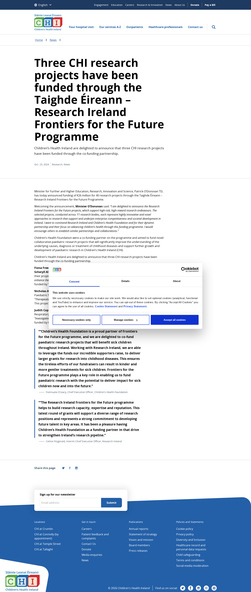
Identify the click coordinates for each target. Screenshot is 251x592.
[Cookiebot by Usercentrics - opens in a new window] (184, 269)
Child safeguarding (188, 555)
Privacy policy (185, 534)
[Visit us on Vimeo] (214, 588)
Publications (136, 522)
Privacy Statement (135, 306)
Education (117, 4)
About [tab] (176, 280)
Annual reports (138, 529)
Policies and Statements (190, 522)
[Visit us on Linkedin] (198, 588)
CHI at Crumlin (43, 529)
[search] (214, 27)
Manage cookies (123, 319)
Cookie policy (184, 529)
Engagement (101, 4)
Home (39, 40)
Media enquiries (92, 555)
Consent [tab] (74, 281)
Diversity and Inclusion (190, 540)
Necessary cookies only (76, 319)
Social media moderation (192, 566)
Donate (195, 4)
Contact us (195, 27)
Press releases (138, 551)
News (168, 4)
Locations (39, 522)
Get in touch (89, 522)
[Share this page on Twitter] (63, 468)
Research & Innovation (150, 4)
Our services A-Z (110, 27)
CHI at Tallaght (43, 549)
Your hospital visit (81, 27)
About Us (180, 4)
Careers (129, 4)
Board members (139, 545)
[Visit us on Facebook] (69, 468)
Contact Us (89, 544)
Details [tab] (125, 280)
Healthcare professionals (166, 27)
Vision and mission (141, 540)
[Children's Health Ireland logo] (48, 22)
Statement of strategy (143, 534)
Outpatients (134, 27)
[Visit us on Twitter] (182, 588)
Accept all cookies (175, 319)
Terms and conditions (190, 560)
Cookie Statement (106, 306)
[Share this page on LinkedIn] (76, 468)
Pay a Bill (210, 4)
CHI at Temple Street (47, 544)
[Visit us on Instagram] (206, 588)
